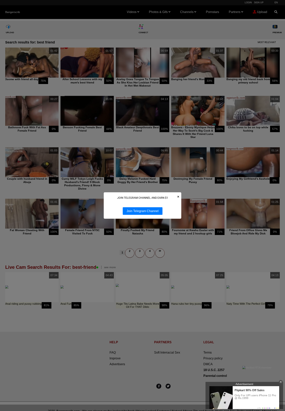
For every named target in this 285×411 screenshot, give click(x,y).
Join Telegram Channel (143, 211)
